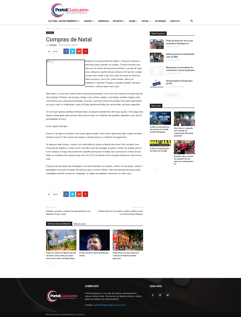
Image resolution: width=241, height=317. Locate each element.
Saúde (132, 21)
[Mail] (167, 295)
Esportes (118, 21)
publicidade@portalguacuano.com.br (109, 305)
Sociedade (160, 21)
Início (48, 28)
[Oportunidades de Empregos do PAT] (157, 83)
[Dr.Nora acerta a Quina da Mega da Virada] (94, 240)
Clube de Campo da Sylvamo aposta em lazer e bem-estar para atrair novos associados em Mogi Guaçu (61, 255)
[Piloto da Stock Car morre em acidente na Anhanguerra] (157, 44)
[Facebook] (152, 295)
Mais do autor (80, 224)
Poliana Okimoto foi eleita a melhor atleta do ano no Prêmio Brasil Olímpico (120, 212)
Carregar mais (171, 95)
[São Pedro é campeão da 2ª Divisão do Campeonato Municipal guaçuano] (184, 119)
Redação (53, 45)
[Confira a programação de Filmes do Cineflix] (160, 143)
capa (152, 123)
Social (145, 21)
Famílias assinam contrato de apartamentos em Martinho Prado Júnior (68, 212)
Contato (175, 21)
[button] (191, 21)
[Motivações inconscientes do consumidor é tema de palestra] (157, 71)
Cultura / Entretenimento (63, 21)
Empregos (103, 21)
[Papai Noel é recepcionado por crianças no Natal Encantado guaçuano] (128, 240)
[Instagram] (160, 295)
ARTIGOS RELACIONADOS (59, 224)
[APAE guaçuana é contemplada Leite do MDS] (157, 57)
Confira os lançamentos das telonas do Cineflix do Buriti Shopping (159, 129)
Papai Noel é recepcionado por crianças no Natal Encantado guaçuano (126, 255)
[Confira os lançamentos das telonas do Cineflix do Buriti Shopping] (160, 118)
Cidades (88, 21)
